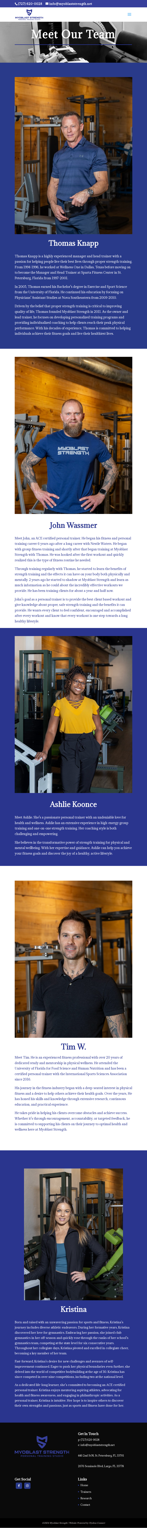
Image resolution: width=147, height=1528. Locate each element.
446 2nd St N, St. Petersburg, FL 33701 (101, 1455)
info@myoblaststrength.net (97, 1445)
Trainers (85, 1492)
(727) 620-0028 (30, 4)
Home (84, 1485)
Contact (85, 1504)
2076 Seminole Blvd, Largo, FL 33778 (101, 1466)
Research (86, 1498)
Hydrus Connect (97, 1523)
